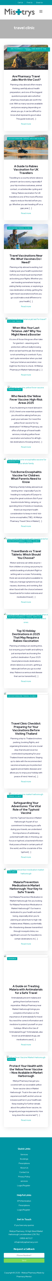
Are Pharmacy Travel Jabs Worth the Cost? (26, 78)
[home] (19, 12)
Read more (26, 124)
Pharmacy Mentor (24, 1276)
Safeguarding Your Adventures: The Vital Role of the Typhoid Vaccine (26, 808)
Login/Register (23, 1185)
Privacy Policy (24, 1176)
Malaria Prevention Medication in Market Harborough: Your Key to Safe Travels (26, 887)
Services (24, 1154)
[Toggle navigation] (40, 11)
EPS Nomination (24, 1201)
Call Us (20, 3)
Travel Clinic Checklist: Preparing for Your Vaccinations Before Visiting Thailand (26, 728)
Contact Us (24, 1172)
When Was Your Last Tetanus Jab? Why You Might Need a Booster (26, 331)
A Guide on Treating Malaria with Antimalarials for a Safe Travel (26, 989)
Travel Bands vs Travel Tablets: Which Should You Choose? (26, 554)
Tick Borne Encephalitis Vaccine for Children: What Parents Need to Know (26, 477)
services (24, 1181)
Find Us (29, 3)
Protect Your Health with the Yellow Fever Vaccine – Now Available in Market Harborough (26, 1071)
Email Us (39, 3)
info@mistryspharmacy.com (26, 1242)
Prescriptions (24, 1163)
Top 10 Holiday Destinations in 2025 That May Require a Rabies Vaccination (26, 636)
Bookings (24, 1159)
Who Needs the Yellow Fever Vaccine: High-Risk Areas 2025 (26, 399)
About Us (24, 1168)
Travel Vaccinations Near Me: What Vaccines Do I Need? (26, 259)
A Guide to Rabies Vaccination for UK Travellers (26, 169)
